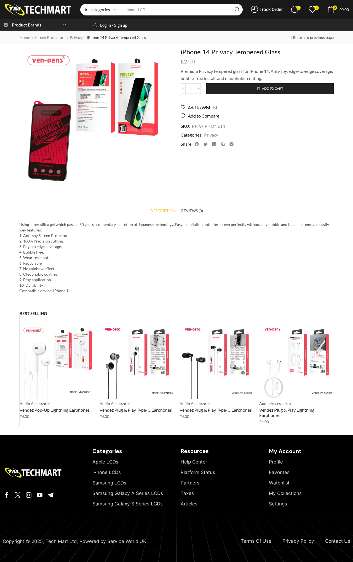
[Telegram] (51, 495)
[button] (267, 9)
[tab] (163, 212)
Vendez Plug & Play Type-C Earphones (136, 409)
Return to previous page (313, 37)
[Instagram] (28, 495)
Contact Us (337, 541)
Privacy (76, 37)
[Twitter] (17, 495)
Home (25, 37)
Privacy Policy (298, 541)
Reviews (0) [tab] (192, 210)
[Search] (237, 9)
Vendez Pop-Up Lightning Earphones (55, 409)
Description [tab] (163, 210)
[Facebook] (6, 495)
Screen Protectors (49, 37)
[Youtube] (39, 495)
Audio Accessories (35, 403)
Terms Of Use (256, 541)
